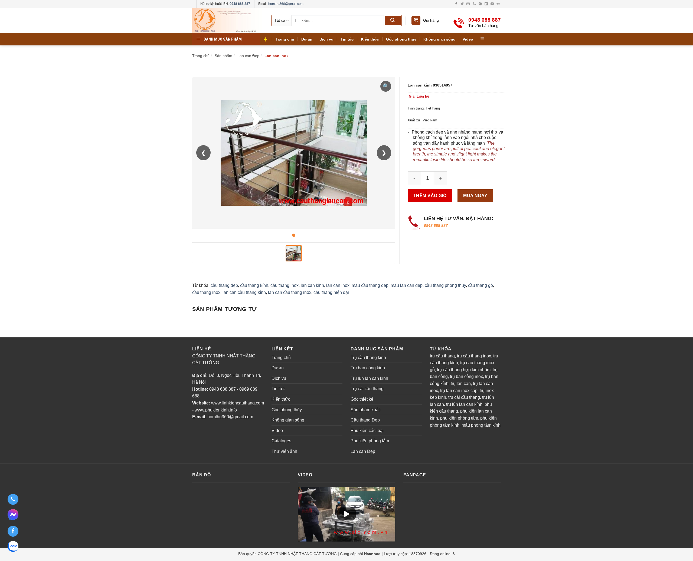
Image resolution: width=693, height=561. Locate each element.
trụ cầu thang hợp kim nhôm (464, 369)
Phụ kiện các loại (367, 430)
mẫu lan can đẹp (407, 285)
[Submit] (392, 20)
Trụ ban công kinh (368, 368)
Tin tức (347, 39)
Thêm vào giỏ (430, 195)
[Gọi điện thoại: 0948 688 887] (13, 499)
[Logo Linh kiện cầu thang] (227, 20)
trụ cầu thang (442, 356)
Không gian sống (439, 39)
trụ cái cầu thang (464, 397)
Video (468, 39)
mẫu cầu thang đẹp (370, 285)
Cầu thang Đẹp (365, 420)
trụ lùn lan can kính (464, 404)
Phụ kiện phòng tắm (370, 441)
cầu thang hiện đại (331, 292)
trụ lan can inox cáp (459, 390)
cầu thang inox (284, 285)
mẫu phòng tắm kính (481, 425)
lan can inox (337, 285)
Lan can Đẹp (363, 451)
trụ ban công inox (466, 376)
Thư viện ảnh (284, 451)
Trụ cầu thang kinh (368, 357)
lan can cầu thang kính (244, 292)
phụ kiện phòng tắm (459, 418)
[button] (346, 514)
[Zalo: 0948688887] (13, 547)
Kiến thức (370, 39)
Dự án (306, 39)
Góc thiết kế (362, 399)
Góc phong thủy (401, 39)
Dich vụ (326, 39)
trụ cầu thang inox (474, 356)
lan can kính (312, 285)
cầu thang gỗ (480, 285)
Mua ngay (475, 195)
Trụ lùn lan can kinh (369, 378)
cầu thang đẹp (224, 285)
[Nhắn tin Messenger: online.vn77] (13, 515)
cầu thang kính (254, 285)
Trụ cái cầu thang (367, 388)
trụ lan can (461, 383)
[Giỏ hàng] (415, 20)
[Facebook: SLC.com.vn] (13, 531)
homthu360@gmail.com (285, 4)
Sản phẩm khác (366, 409)
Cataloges (281, 441)
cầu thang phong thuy (445, 285)
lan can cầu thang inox (289, 292)
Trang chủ (285, 39)
